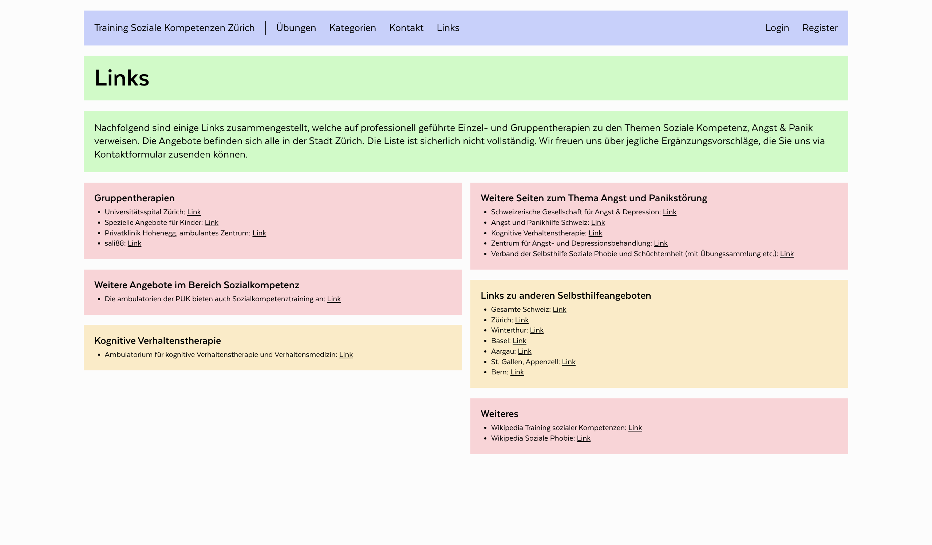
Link (194, 211)
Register (820, 27)
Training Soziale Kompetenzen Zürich (174, 27)
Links (448, 27)
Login (777, 27)
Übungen (296, 27)
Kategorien (352, 27)
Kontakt (406, 27)
